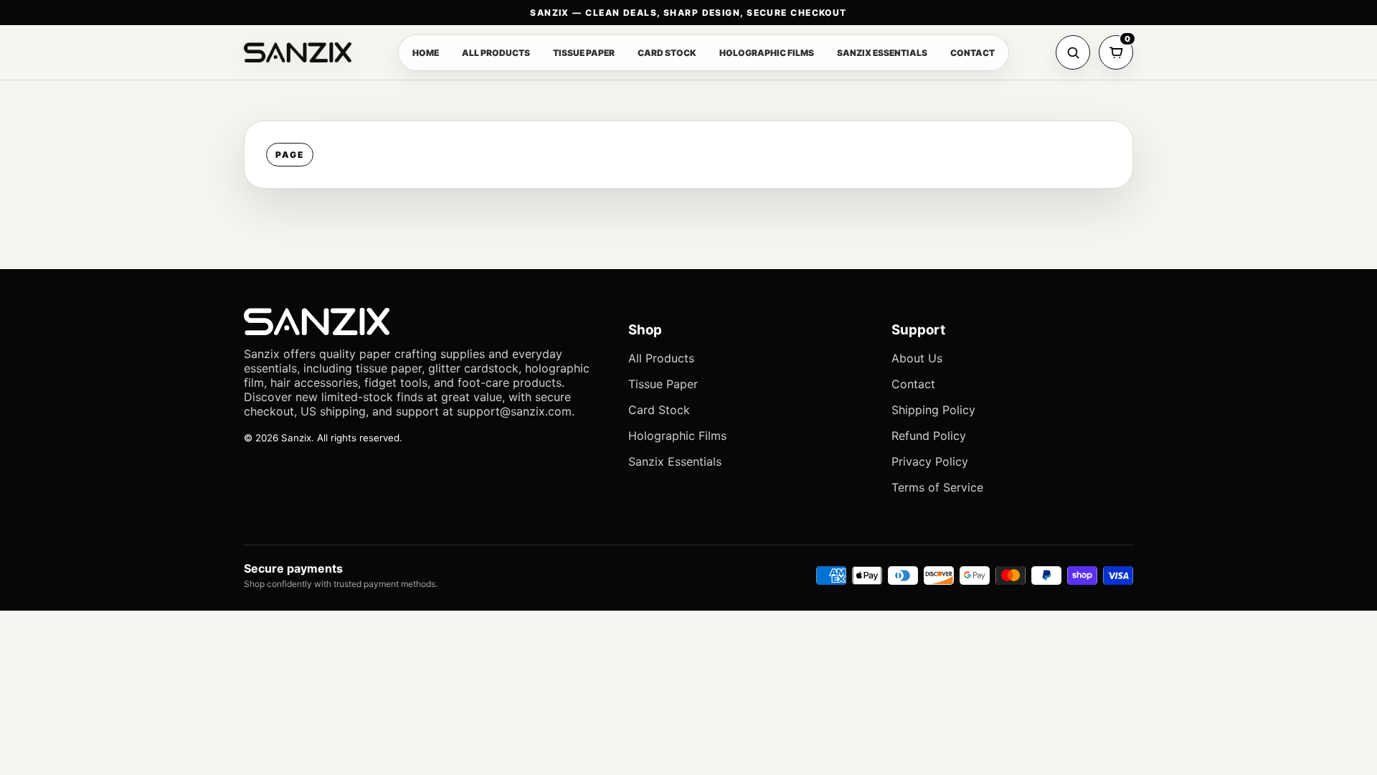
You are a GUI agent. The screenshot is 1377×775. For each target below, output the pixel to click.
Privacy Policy (929, 461)
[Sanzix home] (297, 52)
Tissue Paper (663, 384)
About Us (916, 358)
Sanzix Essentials (674, 461)
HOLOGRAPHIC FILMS (766, 52)
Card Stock (659, 410)
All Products (661, 358)
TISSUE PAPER (584, 52)
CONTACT (972, 52)
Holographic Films (677, 435)
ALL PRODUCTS (496, 52)
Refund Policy (928, 435)
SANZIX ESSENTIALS (882, 52)
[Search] (1073, 52)
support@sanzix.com (514, 411)
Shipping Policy (933, 410)
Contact (913, 384)
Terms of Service (937, 487)
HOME (425, 52)
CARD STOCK (667, 52)
